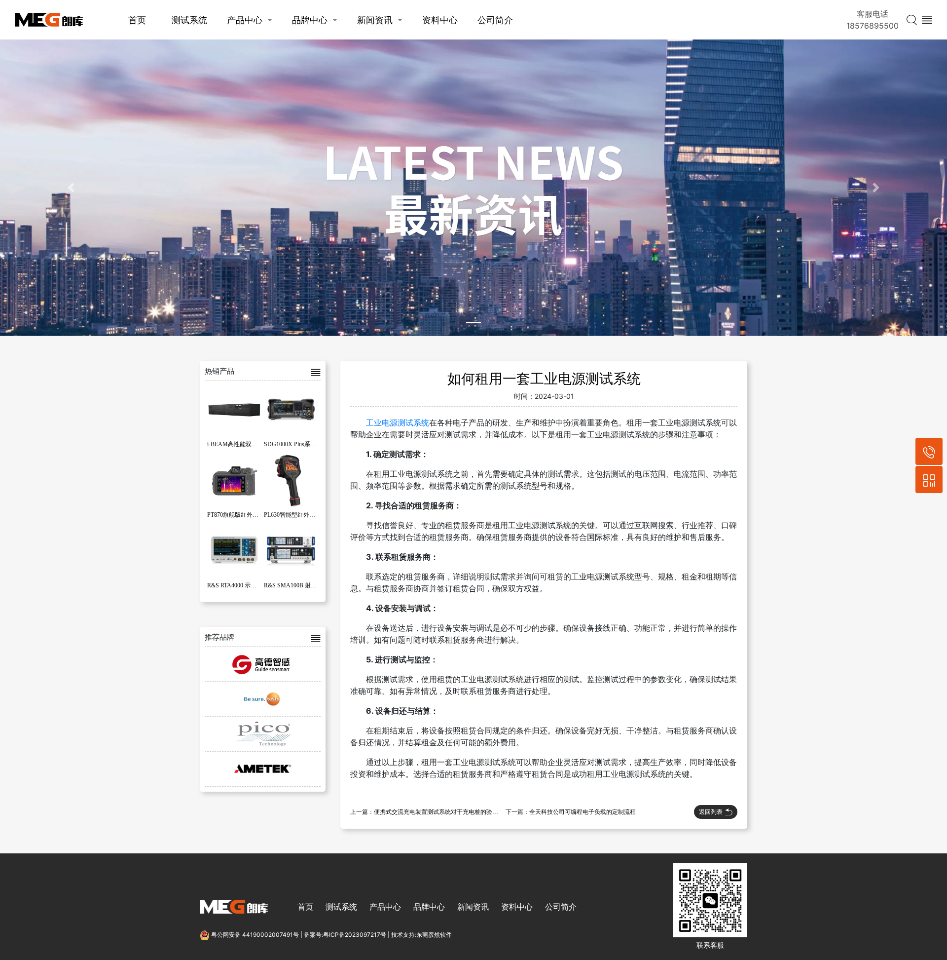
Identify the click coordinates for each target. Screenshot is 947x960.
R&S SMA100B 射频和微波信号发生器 (314, 585)
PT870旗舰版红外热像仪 (238, 514)
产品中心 (244, 20)
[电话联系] (929, 451)
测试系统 (189, 20)
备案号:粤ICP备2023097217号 (345, 934)
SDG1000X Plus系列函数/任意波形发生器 (317, 444)
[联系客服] (929, 479)
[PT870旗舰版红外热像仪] (234, 479)
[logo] (49, 20)
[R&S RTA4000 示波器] (234, 550)
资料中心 (440, 20)
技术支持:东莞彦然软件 (421, 934)
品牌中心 (310, 20)
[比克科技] (262, 734)
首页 (137, 20)
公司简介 (495, 20)
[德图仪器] (262, 699)
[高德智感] (262, 664)
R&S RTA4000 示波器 (234, 585)
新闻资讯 (375, 20)
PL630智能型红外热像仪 (295, 514)
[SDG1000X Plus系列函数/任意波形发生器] (291, 409)
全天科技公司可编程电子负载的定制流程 (582, 811)
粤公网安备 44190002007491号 (255, 934)
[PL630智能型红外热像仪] (291, 479)
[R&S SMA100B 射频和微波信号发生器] (291, 550)
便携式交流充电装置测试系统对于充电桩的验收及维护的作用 (454, 811)
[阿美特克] (262, 769)
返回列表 (711, 811)
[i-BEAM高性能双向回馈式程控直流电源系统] (234, 409)
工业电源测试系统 (397, 422)
